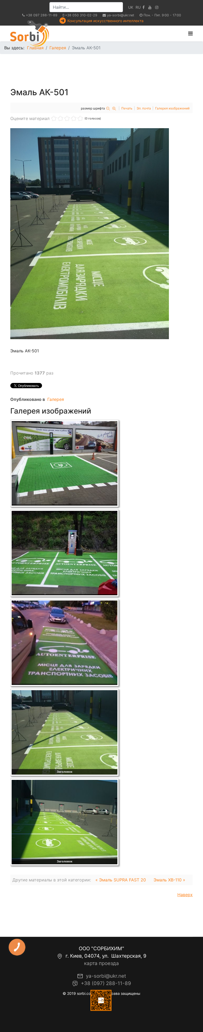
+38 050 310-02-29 (81, 15)
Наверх (185, 894)
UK (130, 7)
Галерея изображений (172, 108)
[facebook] (143, 7)
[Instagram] (156, 7)
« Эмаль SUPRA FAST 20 (120, 879)
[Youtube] (149, 7)
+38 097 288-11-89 (41, 15)
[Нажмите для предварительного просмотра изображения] (101, 233)
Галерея (55, 399)
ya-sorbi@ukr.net (120, 15)
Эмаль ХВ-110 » (169, 879)
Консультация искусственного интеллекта (105, 20)
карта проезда (101, 963)
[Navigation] (190, 33)
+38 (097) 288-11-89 (106, 983)
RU (138, 7)
